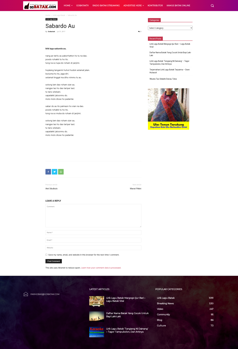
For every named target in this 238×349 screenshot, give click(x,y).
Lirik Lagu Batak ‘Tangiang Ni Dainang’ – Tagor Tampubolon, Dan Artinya (169, 62)
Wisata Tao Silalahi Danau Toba (163, 79)
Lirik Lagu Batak (59, 15)
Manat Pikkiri (135, 188)
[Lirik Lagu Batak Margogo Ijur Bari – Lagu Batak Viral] (96, 301)
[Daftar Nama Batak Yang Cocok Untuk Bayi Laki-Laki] (96, 316)
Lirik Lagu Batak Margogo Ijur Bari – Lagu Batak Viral (170, 45)
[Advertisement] (93, 40)
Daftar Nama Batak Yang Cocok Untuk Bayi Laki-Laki (170, 54)
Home (47, 15)
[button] (212, 5)
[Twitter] (54, 171)
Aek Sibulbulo (51, 188)
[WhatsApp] (61, 171)
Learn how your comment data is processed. (101, 268)
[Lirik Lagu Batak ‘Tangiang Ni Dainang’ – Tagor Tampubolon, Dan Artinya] (96, 332)
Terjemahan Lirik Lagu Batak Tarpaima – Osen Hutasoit (170, 71)
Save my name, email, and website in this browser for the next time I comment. (83, 255)
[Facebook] (48, 171)
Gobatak (51, 31)
